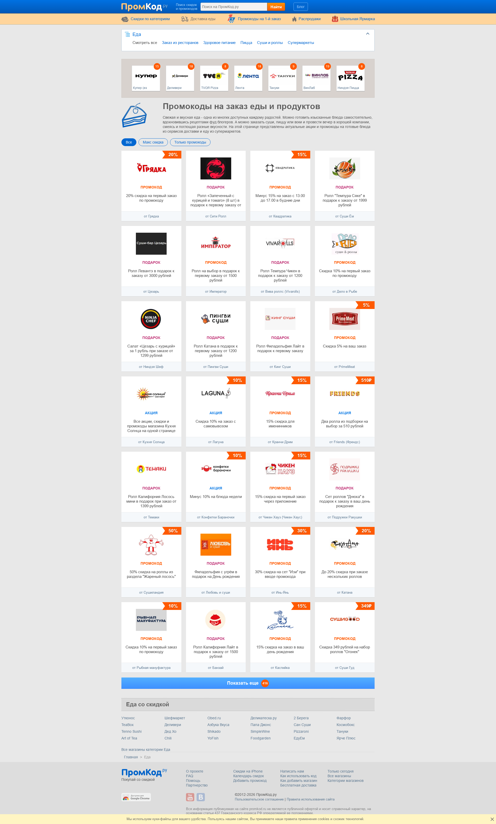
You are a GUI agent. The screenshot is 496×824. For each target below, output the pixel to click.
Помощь (193, 780)
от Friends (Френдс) (344, 442)
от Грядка (151, 216)
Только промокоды (190, 142)
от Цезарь (151, 291)
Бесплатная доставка (298, 785)
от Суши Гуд (344, 668)
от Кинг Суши (280, 367)
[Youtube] (191, 797)
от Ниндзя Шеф (151, 367)
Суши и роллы (270, 42)
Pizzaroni (301, 731)
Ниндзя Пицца (348, 88)
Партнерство (197, 785)
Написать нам (292, 771)
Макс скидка (153, 142)
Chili (168, 738)
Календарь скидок (248, 776)
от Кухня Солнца (151, 442)
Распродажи (310, 19)
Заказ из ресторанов (180, 42)
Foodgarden (261, 738)
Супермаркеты (301, 42)
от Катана (344, 592)
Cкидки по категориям (150, 19)
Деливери (174, 88)
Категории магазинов (345, 780)
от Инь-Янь (280, 592)
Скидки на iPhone (248, 771)
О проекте (194, 771)
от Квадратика (280, 216)
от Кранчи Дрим (280, 442)
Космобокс (346, 725)
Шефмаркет (175, 718)
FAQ (189, 776)
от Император (216, 291)
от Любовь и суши (216, 592)
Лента (239, 88)
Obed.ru (214, 718)
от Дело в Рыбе (344, 291)
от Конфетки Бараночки (215, 517)
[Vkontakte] (201, 797)
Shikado (214, 731)
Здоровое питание (219, 42)
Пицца (246, 42)
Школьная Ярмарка (357, 19)
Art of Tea (129, 738)
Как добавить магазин (298, 780)
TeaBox (127, 725)
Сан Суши (302, 725)
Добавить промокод (250, 780)
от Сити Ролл (215, 216)
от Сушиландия (151, 592)
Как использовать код (298, 776)
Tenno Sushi (131, 731)
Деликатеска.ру (264, 718)
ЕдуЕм (299, 738)
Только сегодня (341, 771)
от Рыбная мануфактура (151, 668)
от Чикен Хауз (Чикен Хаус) (280, 517)
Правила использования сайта (311, 799)
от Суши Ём (344, 216)
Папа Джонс (261, 725)
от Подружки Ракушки (345, 517)
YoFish (213, 738)
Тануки (274, 88)
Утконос (128, 718)
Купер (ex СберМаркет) (143, 88)
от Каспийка (280, 668)
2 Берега (301, 718)
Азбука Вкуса (218, 725)
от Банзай (215, 668)
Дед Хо (170, 731)
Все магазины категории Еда (145, 749)
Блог (301, 7)
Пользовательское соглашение (259, 799)
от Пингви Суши (215, 367)
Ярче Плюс (346, 738)
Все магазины (339, 776)
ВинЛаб (309, 88)
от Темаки (151, 517)
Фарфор (344, 718)
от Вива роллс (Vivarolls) (280, 291)
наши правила (286, 819)
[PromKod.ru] (144, 6)
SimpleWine (260, 731)
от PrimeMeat (344, 367)
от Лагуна (215, 442)
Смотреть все (145, 42)
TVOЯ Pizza (209, 88)
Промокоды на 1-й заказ (259, 19)
